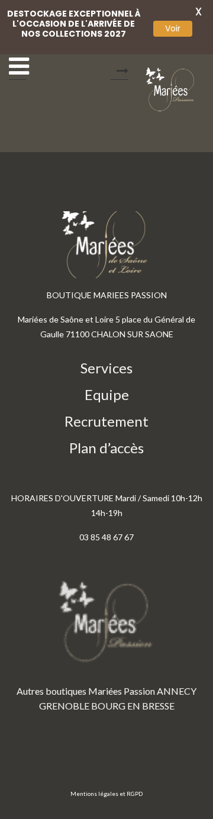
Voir (172, 28)
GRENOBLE (64, 705)
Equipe (107, 394)
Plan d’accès (106, 447)
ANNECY (176, 691)
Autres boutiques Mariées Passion (86, 691)
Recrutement (106, 421)
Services (106, 367)
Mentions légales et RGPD (106, 793)
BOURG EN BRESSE (133, 705)
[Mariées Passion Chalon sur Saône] (171, 89)
